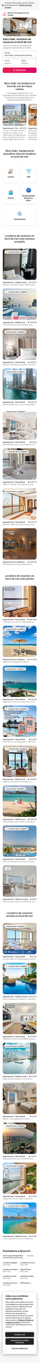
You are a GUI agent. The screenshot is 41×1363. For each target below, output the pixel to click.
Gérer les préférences (20, 1348)
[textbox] (11, 63)
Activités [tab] (30, 1256)
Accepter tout (19, 1335)
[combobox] (20, 55)
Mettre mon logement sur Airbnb (18, 14)
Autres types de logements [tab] (13, 1256)
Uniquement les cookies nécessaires (20, 1341)
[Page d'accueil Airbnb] (4, 14)
